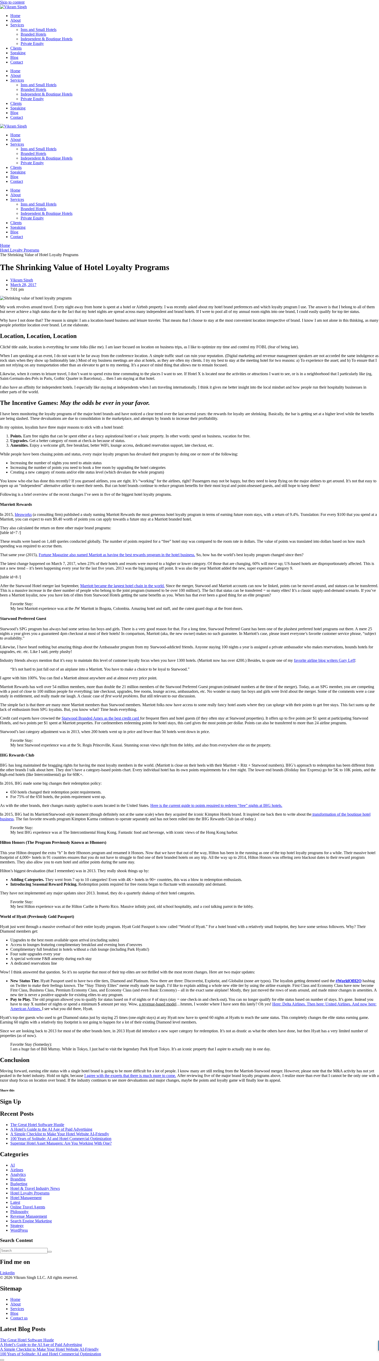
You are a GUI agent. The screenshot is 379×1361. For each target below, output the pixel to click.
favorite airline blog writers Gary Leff (324, 660)
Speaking (18, 53)
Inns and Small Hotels (38, 29)
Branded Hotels (33, 34)
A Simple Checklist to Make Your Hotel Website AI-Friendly (59, 1134)
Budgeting (18, 1184)
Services (17, 25)
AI (12, 1165)
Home (15, 15)
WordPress (19, 1230)
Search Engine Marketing (31, 1221)
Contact (16, 62)
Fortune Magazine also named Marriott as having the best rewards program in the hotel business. (117, 555)
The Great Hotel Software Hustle (37, 1124)
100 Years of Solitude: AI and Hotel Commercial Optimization (60, 1138)
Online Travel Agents (27, 1207)
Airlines (16, 1170)
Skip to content (12, 2)
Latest (15, 1202)
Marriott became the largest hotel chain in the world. (122, 586)
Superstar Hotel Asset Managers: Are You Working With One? (61, 1143)
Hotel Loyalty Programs (30, 1193)
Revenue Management (28, 1216)
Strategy (17, 1225)
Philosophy (19, 1211)
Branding (18, 1179)
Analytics (18, 1174)
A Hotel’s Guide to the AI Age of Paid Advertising (51, 1129)
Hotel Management (26, 1197)
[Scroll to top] (2, 1360)
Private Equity (32, 43)
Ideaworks (23, 514)
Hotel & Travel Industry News (35, 1188)
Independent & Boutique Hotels (46, 39)
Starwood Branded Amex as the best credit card (101, 718)
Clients (16, 48)
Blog (14, 57)
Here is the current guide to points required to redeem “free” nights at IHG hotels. (216, 805)
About (15, 20)
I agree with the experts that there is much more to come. (130, 1075)
